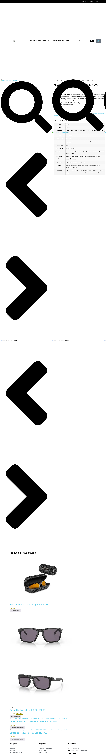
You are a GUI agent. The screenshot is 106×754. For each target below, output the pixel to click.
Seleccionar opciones (17, 727)
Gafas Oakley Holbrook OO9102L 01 (28, 710)
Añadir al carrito (15, 610)
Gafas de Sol (33, 40)
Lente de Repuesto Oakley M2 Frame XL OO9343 (34, 721)
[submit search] (92, 41)
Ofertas (68, 40)
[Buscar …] (83, 40)
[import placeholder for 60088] (9, 80)
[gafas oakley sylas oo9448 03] (61, 132)
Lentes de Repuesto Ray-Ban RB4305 (28, 733)
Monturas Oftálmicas (44, 40)
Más (63, 40)
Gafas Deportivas (56, 40)
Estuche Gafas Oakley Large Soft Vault (29, 604)
